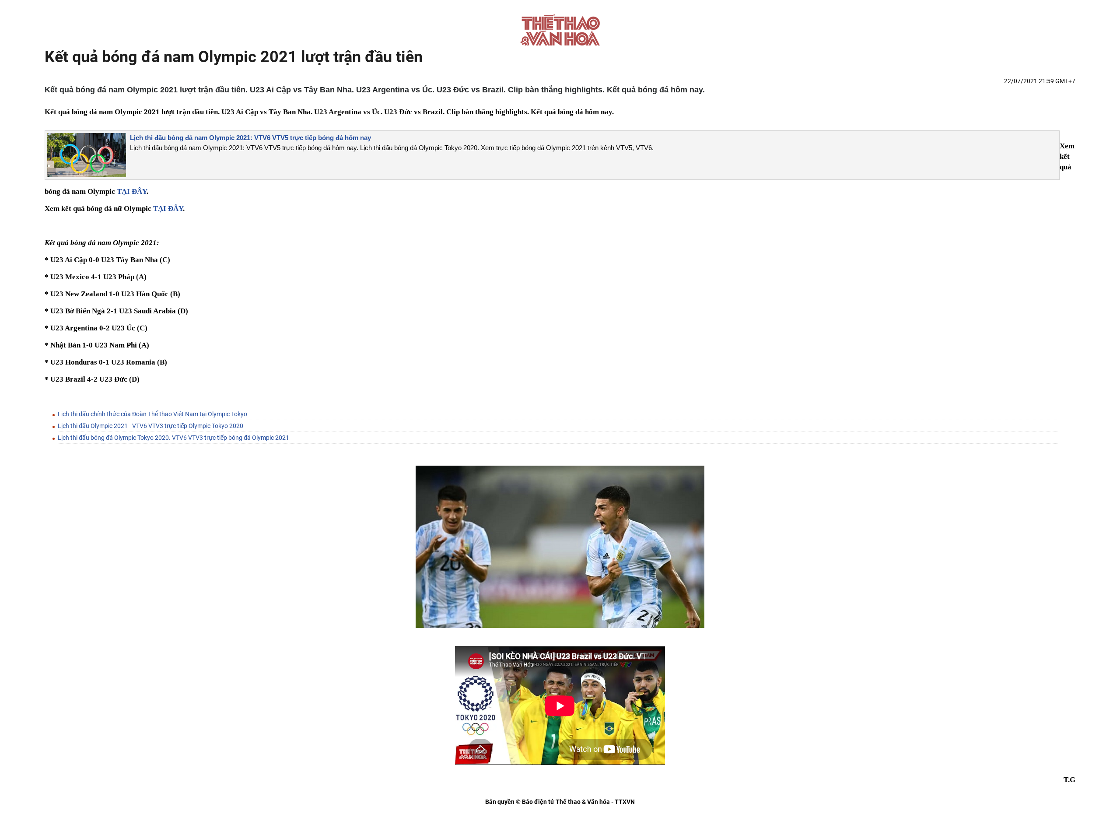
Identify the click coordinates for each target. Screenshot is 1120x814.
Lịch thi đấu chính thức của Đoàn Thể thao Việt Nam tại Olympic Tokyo (152, 414)
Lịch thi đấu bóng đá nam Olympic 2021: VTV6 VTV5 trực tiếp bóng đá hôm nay (250, 137)
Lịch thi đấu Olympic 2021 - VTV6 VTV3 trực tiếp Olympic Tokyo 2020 (150, 425)
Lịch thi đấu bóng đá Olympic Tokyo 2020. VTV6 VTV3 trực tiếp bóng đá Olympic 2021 (173, 437)
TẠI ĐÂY (132, 191)
